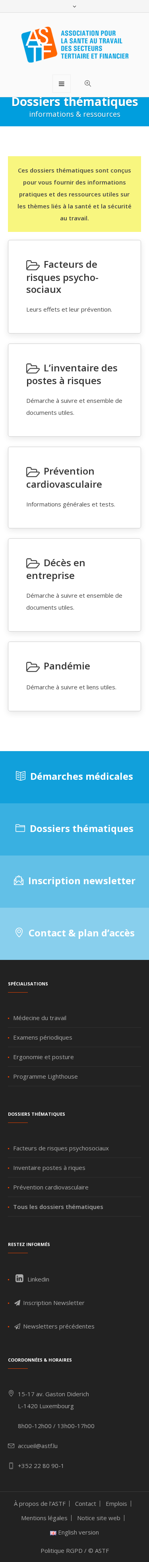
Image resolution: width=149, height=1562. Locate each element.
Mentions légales (44, 1518)
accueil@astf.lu (38, 1446)
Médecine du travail (39, 1018)
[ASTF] (74, 45)
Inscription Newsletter (53, 1303)
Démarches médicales (81, 776)
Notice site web (98, 1518)
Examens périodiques (42, 1037)
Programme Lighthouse (45, 1076)
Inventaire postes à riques (49, 1168)
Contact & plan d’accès (82, 932)
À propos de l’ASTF (40, 1503)
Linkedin (37, 1279)
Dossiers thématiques (82, 828)
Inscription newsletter (81, 880)
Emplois (116, 1503)
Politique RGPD (62, 1550)
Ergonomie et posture (43, 1057)
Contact (85, 1503)
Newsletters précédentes (58, 1326)
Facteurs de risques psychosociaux (61, 1148)
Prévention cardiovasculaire (51, 1187)
